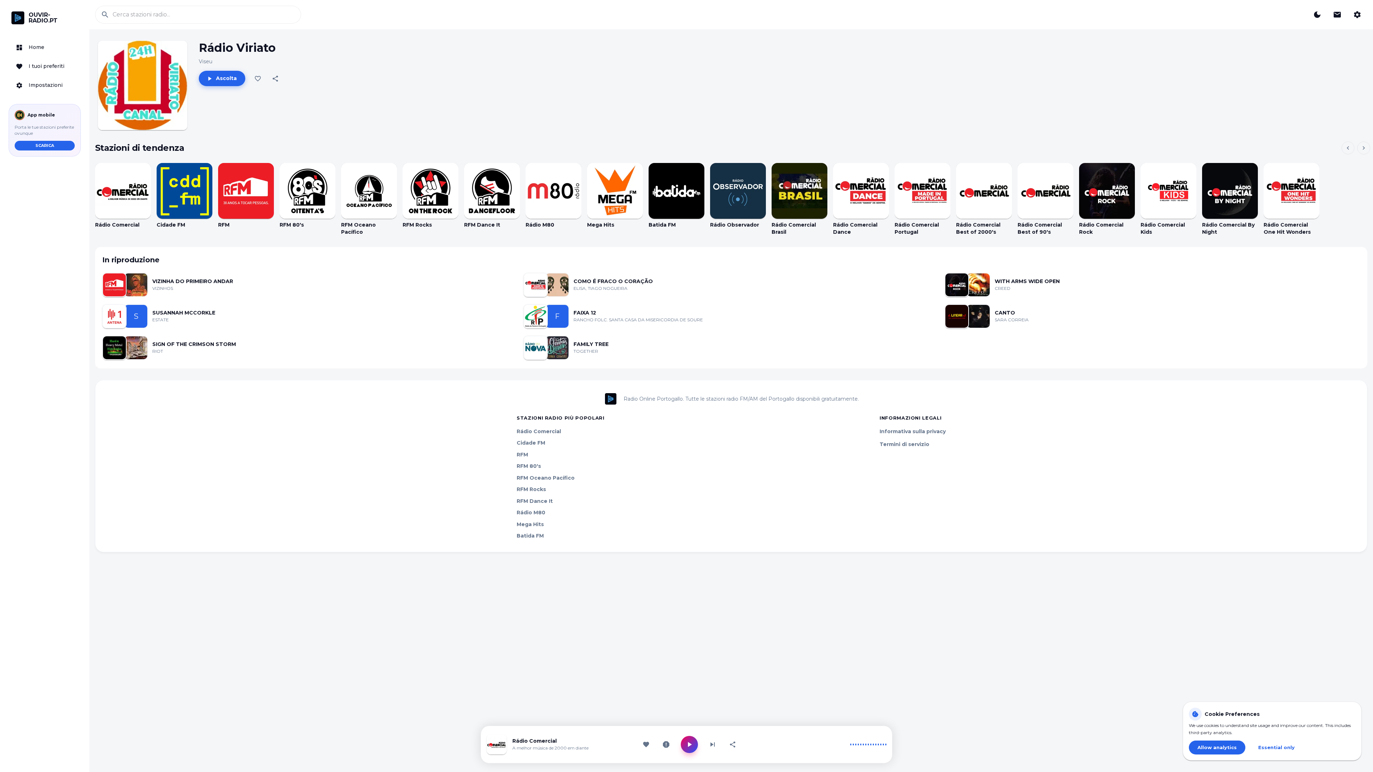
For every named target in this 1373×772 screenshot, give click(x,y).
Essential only (1276, 747)
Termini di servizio (904, 444)
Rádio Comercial (539, 431)
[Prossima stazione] (713, 744)
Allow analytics (1217, 747)
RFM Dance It (535, 501)
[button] (45, 47)
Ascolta (226, 78)
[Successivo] (1363, 148)
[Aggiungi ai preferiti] (257, 78)
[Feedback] (1337, 15)
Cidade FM (531, 443)
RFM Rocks (531, 489)
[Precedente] (1348, 148)
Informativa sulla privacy (913, 431)
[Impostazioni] (1357, 15)
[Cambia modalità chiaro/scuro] (1317, 15)
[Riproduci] (123, 191)
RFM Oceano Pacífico (546, 478)
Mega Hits (530, 524)
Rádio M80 (531, 512)
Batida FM (530, 536)
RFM (522, 454)
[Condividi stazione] (732, 744)
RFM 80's (529, 466)
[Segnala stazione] (666, 744)
